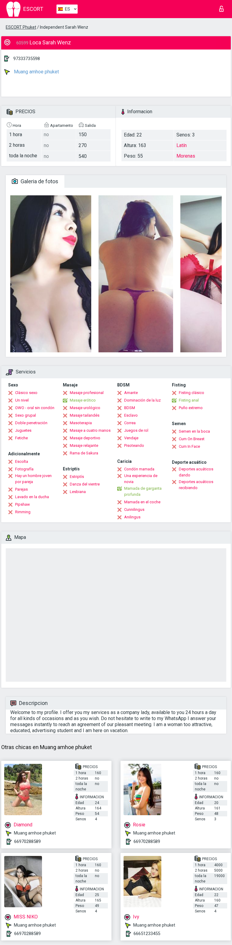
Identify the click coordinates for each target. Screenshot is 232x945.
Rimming (23, 512)
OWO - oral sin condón (34, 407)
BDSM (129, 407)
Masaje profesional (87, 392)
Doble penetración (31, 423)
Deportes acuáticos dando (196, 472)
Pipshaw (22, 504)
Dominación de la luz (142, 400)
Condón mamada (139, 469)
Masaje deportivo (85, 438)
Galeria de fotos (38, 181)
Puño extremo (191, 407)
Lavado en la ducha (32, 497)
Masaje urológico (85, 407)
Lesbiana (78, 491)
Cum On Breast (192, 439)
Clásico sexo (26, 392)
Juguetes (23, 430)
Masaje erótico (83, 400)
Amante (131, 392)
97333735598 (26, 58)
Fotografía (24, 469)
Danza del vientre (85, 484)
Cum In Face (189, 446)
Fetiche (21, 438)
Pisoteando (134, 445)
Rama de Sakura (84, 453)
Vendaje (131, 438)
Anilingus (132, 517)
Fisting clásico (191, 392)
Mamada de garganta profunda (143, 491)
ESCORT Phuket (21, 27)
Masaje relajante (84, 445)
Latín (181, 145)
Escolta (21, 461)
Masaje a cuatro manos (90, 430)
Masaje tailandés (84, 415)
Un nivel (22, 400)
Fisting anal (189, 400)
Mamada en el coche (142, 502)
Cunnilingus (134, 509)
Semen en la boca (194, 431)
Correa (130, 423)
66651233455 (147, 933)
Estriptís (77, 476)
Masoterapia (81, 423)
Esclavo (131, 415)
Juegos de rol (136, 430)
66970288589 (27, 841)
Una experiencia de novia (140, 478)
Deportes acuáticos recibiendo (196, 484)
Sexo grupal (25, 415)
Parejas (21, 489)
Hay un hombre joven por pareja (33, 478)
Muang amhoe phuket (36, 72)
